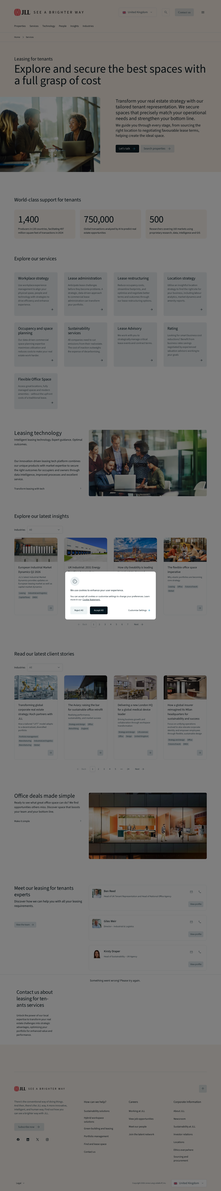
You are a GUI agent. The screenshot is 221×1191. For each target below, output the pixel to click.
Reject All (78, 610)
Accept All (99, 610)
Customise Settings (139, 610)
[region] (110, 595)
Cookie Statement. (91, 599)
